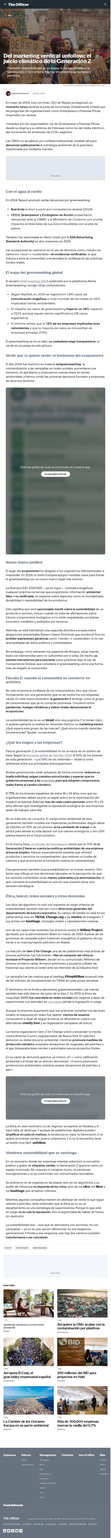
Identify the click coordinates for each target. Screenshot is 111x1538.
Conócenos (26, 1524)
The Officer (11, 1518)
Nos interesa (38, 1524)
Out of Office (86, 1455)
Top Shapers (44, 1460)
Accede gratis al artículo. (56, 474)
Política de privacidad (77, 1524)
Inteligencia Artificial (48, 1483)
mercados (55, 1001)
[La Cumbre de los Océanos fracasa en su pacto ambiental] (28, 1400)
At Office (103, 1460)
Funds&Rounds (13, 1505)
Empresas (9, 1455)
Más (102, 1455)
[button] (5, 4)
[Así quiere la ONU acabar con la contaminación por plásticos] (82, 1303)
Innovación (44, 1478)
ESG (9, 15)
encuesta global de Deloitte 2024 (49, 755)
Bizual (42, 1465)
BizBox (23, 1460)
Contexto (67, 1455)
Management (48, 1455)
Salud (42, 1497)
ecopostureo (22, 1248)
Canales (103, 1469)
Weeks (102, 1465)
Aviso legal (62, 1524)
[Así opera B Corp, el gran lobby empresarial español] (28, 1352)
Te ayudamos (51, 1524)
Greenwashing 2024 (34, 281)
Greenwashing (40, 1248)
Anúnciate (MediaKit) (11, 1524)
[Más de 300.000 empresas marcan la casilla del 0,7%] (82, 1400)
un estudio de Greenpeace (49, 844)
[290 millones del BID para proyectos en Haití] (82, 1352)
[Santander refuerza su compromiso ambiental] (28, 1303)
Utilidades (104, 1474)
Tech (42, 1492)
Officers (26, 1455)
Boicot (8, 1248)
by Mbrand (92, 1524)
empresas (48, 780)
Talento (42, 1488)
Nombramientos (27, 1465)
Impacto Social (45, 1474)
